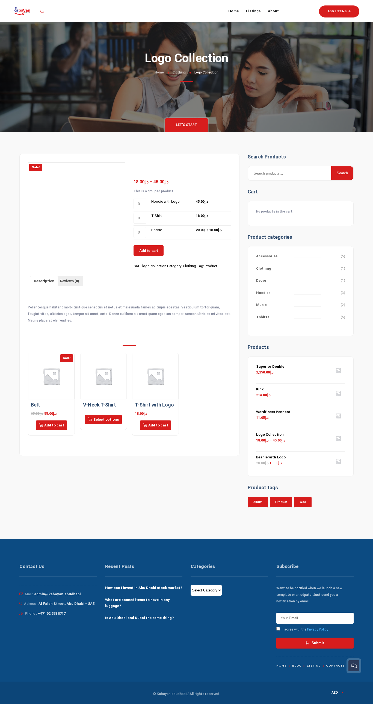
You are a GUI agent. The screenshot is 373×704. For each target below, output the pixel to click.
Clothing (179, 72)
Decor (261, 280)
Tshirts (262, 317)
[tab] (44, 281)
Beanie (156, 230)
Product (211, 266)
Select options (106, 419)
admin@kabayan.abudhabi (57, 594)
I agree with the (305, 629)
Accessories (266, 256)
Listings (253, 11)
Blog (297, 665)
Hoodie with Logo (165, 201)
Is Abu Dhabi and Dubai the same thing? (139, 618)
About (273, 11)
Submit (317, 643)
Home (233, 11)
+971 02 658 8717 (52, 613)
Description (44, 281)
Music (261, 305)
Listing (314, 665)
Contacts (335, 665)
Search (342, 173)
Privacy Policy (317, 629)
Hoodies (263, 293)
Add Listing (337, 11)
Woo (303, 502)
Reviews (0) (69, 281)
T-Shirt (156, 216)
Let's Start (186, 125)
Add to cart (148, 251)
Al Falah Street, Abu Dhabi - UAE (67, 604)
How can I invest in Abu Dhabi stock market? (143, 588)
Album (257, 502)
